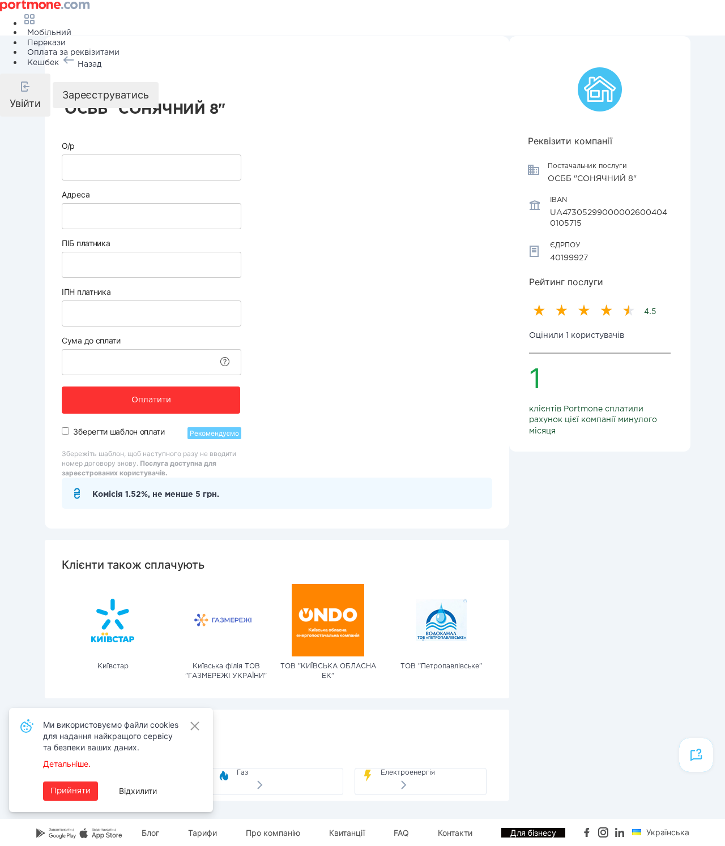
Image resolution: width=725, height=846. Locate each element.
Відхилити (138, 791)
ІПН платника (86, 292)
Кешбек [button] (43, 62)
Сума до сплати (91, 340)
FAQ (401, 833)
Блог (150, 833)
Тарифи (202, 833)
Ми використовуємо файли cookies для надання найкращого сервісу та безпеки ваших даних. (110, 736)
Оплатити (151, 400)
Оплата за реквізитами (73, 52)
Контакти (455, 833)
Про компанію (273, 833)
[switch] (65, 431)
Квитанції (347, 833)
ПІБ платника (86, 243)
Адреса (75, 194)
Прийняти (70, 791)
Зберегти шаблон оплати (118, 431)
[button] (25, 95)
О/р (68, 146)
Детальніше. (67, 763)
